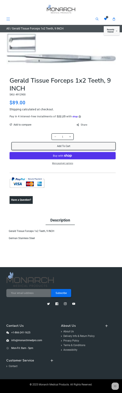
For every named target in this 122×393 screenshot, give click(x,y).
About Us (68, 331)
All (8, 28)
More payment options (62, 163)
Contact (13, 366)
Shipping (15, 109)
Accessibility (70, 349)
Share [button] (84, 125)
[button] (8, 19)
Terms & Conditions (74, 345)
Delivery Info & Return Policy (79, 336)
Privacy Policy (71, 340)
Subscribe (61, 293)
